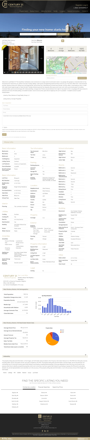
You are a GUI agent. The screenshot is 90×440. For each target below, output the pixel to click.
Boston (24, 372)
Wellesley (14, 407)
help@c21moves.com (45, 424)
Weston (43, 392)
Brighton (14, 392)
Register (79, 5)
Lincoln (43, 398)
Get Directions (82, 78)
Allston (72, 392)
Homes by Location (29, 387)
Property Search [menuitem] (24, 11)
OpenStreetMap (79, 73)
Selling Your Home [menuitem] (46, 11)
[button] (63, 34)
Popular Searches (44, 387)
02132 (29, 372)
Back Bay (14, 395)
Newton (72, 398)
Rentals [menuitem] (55, 11)
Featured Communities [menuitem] (73, 11)
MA (15, 372)
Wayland (72, 404)
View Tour (16, 198)
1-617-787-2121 (11, 283)
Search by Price (58, 387)
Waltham (14, 404)
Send (4, 134)
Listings (10, 372)
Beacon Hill (43, 395)
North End (14, 401)
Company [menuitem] (62, 11)
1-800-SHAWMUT (81, 8)
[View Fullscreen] (48, 63)
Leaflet (73, 73)
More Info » (21, 279)
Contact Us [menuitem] (85, 11)
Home (4, 372)
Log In (85, 5)
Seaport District (43, 401)
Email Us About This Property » (26, 277)
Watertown (43, 404)
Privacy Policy (32, 131)
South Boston (72, 401)
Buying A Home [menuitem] (34, 11)
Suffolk (19, 372)
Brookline (14, 398)
